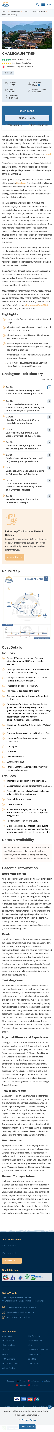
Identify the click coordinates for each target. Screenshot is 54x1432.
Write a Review (8, 1368)
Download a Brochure (40, 125)
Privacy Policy (28, 1420)
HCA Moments (8, 1359)
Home (4, 12)
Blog (30, 1345)
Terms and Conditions (38, 1350)
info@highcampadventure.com (21, 1312)
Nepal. (48, 154)
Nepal (26, 12)
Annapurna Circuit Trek (36, 305)
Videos (5, 1354)
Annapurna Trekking (9, 15)
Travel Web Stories (10, 1364)
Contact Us (33, 1364)
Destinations (15, 12)
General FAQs (34, 1354)
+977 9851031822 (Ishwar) (19, 1317)
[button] (27, 390)
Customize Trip (14, 557)
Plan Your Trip (34, 1336)
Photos (5, 1350)
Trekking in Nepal (38, 12)
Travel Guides (8, 1341)
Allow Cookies (27, 1427)
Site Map (32, 1359)
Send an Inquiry (27, 118)
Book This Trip (27, 111)
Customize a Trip (15, 125)
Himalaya (21, 183)
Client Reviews (8, 1345)
